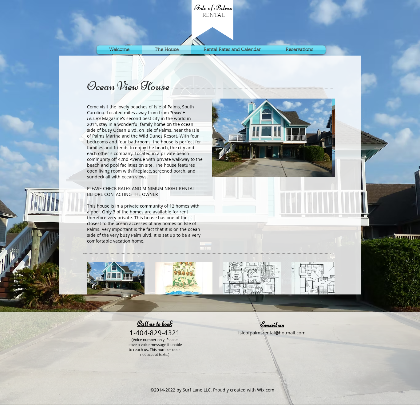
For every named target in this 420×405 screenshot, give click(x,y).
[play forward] (327, 278)
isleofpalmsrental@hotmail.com (272, 332)
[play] (326, 168)
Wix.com (265, 390)
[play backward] (94, 278)
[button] (273, 138)
